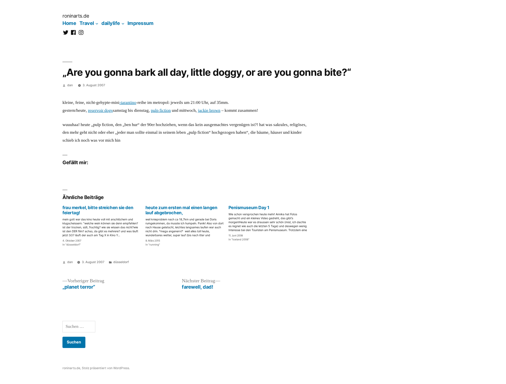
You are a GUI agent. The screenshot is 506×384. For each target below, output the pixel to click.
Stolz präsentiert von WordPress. (106, 368)
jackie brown (209, 110)
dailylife (110, 23)
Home (69, 23)
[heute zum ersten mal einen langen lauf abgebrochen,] (186, 225)
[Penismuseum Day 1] (270, 222)
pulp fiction (161, 110)
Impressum (140, 23)
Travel (86, 23)
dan (70, 85)
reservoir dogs (100, 110)
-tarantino (127, 102)
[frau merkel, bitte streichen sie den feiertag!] (103, 225)
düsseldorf (121, 262)
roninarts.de (75, 16)
